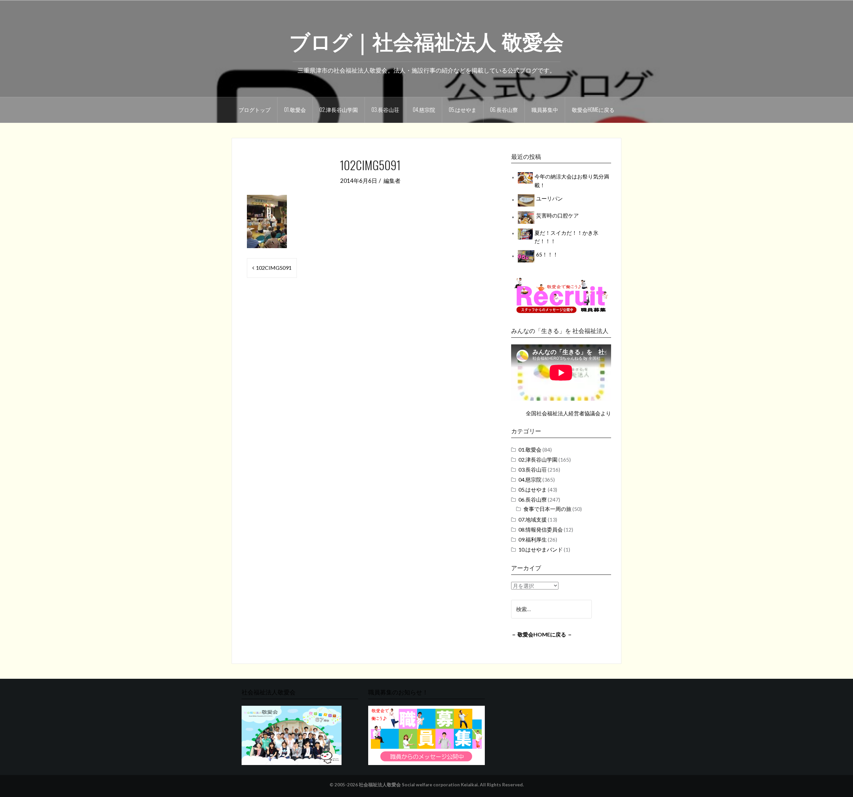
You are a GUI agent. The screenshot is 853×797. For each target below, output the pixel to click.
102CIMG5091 (274, 267)
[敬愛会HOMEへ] (292, 734)
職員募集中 (544, 110)
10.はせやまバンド (540, 549)
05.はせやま (462, 110)
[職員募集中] (561, 295)
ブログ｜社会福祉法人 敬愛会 (426, 40)
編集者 (392, 180)
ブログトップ (255, 110)
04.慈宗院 (424, 110)
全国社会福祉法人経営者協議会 (563, 413)
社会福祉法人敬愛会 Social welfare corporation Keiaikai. (419, 784)
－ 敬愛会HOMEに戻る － (541, 634)
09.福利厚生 (532, 539)
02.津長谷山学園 (339, 110)
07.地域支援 (532, 519)
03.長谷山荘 (385, 110)
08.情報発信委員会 (540, 529)
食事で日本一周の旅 (547, 509)
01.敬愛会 (295, 110)
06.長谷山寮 (504, 110)
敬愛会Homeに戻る (593, 110)
